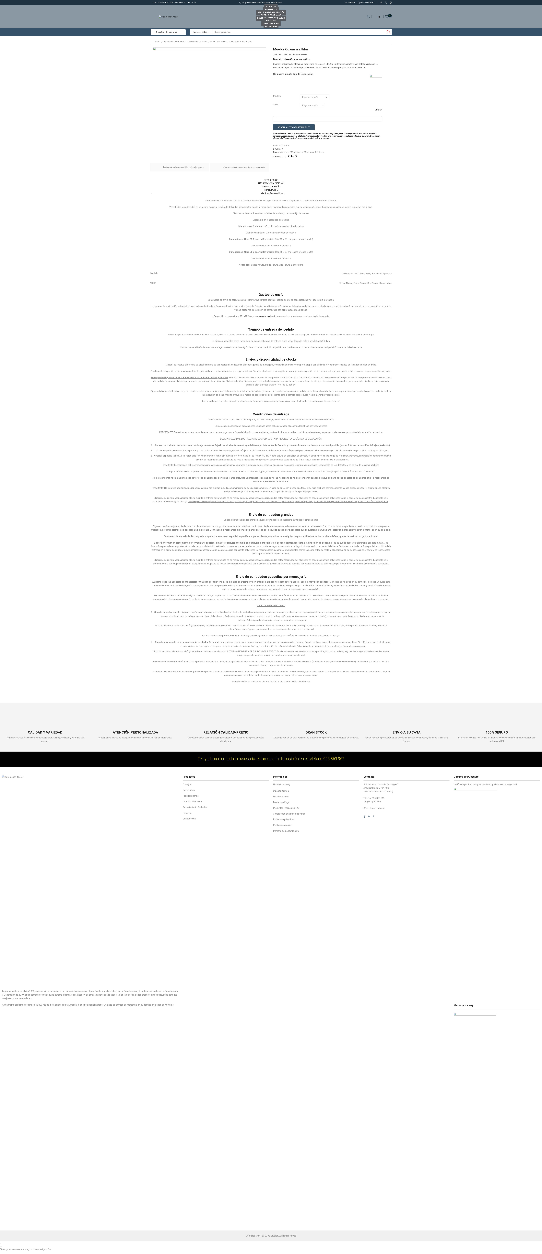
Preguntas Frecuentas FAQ (286, 808)
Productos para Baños (175, 41)
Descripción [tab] (271, 180)
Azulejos (271, 7)
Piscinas (271, 21)
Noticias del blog (281, 784)
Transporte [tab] (271, 190)
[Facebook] (381, 3)
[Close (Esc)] (0, 1243)
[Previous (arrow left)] (0, 1246)
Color (275, 104)
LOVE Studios (271, 1235)
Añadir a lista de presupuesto (294, 127)
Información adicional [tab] (271, 183)
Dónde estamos (281, 796)
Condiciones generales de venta (289, 813)
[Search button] (389, 32)
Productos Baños (271, 15)
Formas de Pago (281, 802)
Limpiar (378, 109)
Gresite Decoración (192, 801)
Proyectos (271, 26)
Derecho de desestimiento (286, 831)
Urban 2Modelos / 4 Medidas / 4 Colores (230, 41)
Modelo (277, 96)
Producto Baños (191, 796)
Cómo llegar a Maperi (373, 808)
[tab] (271, 180)
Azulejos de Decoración (271, 12)
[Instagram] (391, 3)
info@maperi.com (372, 801)
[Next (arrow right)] (1, 1246)
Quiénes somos (281, 791)
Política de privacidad (283, 819)
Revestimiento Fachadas (271, 18)
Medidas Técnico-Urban (272, 193)
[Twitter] (386, 3)
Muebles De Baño (198, 41)
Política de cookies (282, 825)
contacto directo (268, 316)
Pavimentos (271, 9)
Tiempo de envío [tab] (271, 186)
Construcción (271, 24)
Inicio (157, 41)
